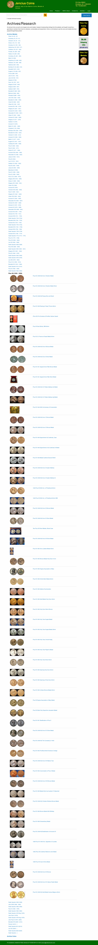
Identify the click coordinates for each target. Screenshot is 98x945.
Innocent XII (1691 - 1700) (15, 211)
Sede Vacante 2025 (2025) (15, 931)
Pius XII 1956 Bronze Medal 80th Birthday (43, 811)
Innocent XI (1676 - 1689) (14, 207)
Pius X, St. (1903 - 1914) (14, 262)
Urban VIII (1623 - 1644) (14, 196)
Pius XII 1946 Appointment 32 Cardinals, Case (45, 437)
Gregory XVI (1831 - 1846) (15, 251)
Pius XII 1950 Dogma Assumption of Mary (43, 569)
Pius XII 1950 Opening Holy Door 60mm (43, 670)
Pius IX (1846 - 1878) (13, 253)
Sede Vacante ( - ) (13, 933)
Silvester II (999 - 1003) (14, 95)
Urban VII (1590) (12, 185)
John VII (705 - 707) (13, 78)
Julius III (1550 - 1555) (14, 168)
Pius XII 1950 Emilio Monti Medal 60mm (43, 579)
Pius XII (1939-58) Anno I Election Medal (43, 276)
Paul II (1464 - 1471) (13, 148)
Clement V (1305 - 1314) (14, 135)
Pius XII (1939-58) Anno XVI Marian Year (43, 761)
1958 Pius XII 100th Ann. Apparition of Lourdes (45, 841)
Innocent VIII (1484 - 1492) (15, 152)
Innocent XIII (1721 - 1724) (15, 216)
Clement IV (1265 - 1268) (14, 117)
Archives (82, 11)
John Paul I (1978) (13, 915)
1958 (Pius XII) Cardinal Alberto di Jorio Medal (44, 851)
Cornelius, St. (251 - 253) (14, 56)
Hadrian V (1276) (12, 122)
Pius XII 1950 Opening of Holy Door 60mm (43, 680)
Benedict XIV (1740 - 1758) (15, 227)
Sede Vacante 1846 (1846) (15, 255)
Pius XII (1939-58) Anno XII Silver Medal (43, 538)
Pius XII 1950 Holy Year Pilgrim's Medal (43, 649)
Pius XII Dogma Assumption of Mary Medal (44, 700)
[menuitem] (8, 10)
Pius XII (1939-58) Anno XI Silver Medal (43, 518)
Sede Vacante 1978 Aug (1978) (16, 917)
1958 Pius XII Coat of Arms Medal (41, 862)
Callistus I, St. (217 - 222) (14, 49)
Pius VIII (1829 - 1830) (14, 246)
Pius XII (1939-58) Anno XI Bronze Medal (43, 508)
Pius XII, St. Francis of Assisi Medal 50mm (43, 336)
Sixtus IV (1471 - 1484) (14, 150)
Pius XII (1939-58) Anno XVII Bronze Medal (44, 781)
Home (51, 11)
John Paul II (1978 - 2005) (15, 920)
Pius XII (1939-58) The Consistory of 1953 (43, 740)
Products (57, 11)
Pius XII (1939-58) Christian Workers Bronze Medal (46, 801)
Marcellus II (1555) (13, 170)
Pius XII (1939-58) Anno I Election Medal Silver (45, 286)
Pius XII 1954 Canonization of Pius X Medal (44, 771)
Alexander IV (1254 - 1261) (15, 113)
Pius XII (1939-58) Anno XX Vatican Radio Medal (45, 882)
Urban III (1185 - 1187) (14, 104)
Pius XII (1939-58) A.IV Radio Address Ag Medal (45, 397)
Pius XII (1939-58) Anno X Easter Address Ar (44, 478)
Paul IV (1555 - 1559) (13, 172)
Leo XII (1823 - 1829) (13, 242)
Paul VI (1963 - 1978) (13, 909)
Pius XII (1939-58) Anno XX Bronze (42, 872)
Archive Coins (11, 936)
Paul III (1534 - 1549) (13, 165)
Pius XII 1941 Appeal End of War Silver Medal (44, 377)
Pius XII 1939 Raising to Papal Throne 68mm (44, 306)
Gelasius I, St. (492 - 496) (14, 62)
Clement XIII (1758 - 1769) (15, 229)
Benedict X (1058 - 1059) (14, 100)
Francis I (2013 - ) (12, 924)
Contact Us (75, 11)
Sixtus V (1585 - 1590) (14, 181)
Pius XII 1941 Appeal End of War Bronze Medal (45, 367)
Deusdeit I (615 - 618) (13, 69)
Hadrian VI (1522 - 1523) (14, 163)
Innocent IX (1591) (13, 187)
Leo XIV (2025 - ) (12, 928)
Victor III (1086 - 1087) (14, 102)
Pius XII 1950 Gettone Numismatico (42, 589)
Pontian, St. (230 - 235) (14, 51)
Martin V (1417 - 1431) (14, 139)
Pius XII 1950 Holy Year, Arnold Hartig (42, 639)
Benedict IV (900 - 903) (14, 91)
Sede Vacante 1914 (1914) (15, 266)
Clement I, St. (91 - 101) (14, 40)
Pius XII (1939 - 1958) (15, 273)
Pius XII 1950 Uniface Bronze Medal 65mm (44, 690)
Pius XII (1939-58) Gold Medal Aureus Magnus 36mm (46, 892)
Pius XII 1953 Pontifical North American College (45, 750)
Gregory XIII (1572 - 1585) (15, 179)
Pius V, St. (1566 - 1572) (14, 176)
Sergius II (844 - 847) (13, 86)
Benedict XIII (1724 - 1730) (15, 220)
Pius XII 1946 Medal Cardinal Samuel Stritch (44, 457)
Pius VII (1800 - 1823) (14, 240)
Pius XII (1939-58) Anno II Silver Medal (43, 356)
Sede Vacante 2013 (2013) (15, 926)
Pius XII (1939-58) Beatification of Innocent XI (44, 831)
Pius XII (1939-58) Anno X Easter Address (43, 468)
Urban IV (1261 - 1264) (14, 115)
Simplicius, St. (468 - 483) (15, 60)
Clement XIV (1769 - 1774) (15, 233)
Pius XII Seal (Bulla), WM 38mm (41, 326)
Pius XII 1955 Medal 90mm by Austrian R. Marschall (46, 791)
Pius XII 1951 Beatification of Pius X (42, 720)
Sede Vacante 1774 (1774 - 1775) (17, 236)
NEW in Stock (66, 11)
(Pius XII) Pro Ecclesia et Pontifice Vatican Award (45, 316)
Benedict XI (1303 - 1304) (14, 132)
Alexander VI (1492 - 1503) (15, 154)
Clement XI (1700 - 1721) (14, 214)
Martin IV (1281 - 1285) (14, 126)
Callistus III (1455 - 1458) (14, 143)
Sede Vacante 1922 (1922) (15, 271)
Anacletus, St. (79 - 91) (14, 38)
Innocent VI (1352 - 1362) (14, 137)
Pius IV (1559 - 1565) (13, 174)
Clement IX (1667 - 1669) (14, 203)
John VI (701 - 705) (13, 76)
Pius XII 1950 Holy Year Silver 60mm (42, 660)
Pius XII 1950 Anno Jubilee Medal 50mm (43, 548)
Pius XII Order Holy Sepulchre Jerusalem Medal (45, 710)
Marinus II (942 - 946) (13, 93)
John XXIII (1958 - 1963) (14, 904)
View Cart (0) (86, 15)
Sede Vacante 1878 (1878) (15, 257)
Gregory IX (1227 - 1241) (14, 108)
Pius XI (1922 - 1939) (13, 268)
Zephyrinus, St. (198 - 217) (15, 47)
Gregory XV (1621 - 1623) (15, 194)
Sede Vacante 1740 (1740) (15, 225)
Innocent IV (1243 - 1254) (14, 111)
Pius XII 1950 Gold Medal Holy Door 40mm (44, 599)
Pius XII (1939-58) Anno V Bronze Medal (43, 417)
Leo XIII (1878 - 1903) (13, 260)
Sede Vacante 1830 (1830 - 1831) (17, 249)
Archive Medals (12, 34)
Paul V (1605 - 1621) (13, 192)
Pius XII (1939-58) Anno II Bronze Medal (43, 346)
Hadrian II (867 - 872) (13, 89)
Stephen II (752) (12, 80)
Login (88, 11)
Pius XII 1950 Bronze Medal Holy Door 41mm (44, 559)
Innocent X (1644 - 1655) (14, 198)
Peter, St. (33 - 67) (13, 36)
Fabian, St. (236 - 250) (14, 54)
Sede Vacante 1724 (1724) (15, 218)
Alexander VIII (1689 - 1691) (15, 209)
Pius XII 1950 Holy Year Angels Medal (42, 619)
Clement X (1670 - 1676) (14, 205)
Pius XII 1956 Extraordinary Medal (41, 821)
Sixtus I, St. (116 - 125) (14, 43)
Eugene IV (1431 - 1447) (14, 141)
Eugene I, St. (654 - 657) (14, 71)
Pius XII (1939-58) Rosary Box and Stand (43, 296)
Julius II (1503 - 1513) (13, 157)
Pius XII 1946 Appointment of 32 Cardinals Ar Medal (46, 447)
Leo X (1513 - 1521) (13, 161)
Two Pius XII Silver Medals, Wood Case (43, 528)
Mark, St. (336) (12, 58)
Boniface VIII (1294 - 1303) (15, 130)
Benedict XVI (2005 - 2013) (15, 922)
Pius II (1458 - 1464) (13, 146)
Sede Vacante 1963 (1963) (15, 911)
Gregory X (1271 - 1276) (14, 119)
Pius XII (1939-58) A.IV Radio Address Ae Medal (45, 387)
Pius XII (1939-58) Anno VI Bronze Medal (43, 427)
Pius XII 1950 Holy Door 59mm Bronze (43, 609)
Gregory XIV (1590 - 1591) (15, 183)
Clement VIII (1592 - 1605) (15, 190)
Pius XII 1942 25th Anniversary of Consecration (45, 407)
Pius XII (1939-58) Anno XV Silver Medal (43, 730)
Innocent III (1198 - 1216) (14, 106)
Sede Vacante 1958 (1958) (15, 906)
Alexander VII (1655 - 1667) (15, 200)
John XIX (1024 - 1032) (14, 97)
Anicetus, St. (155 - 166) (14, 45)
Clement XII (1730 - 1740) (15, 222)
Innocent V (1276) (13, 124)
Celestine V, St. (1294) (14, 128)
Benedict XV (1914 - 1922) (15, 264)
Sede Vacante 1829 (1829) (15, 244)
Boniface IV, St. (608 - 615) (15, 67)
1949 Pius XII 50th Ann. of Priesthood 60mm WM (45, 498)
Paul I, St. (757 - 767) (13, 82)
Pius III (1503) (11, 159)
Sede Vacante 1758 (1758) (15, 231)
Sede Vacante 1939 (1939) (15, 902)
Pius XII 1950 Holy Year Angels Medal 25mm (44, 629)
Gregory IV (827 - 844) (14, 84)
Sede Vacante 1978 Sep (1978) (16, 913)
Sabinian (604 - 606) (13, 65)
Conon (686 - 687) (13, 73)
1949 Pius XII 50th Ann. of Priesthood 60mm (44, 488)
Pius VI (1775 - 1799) (13, 238)
